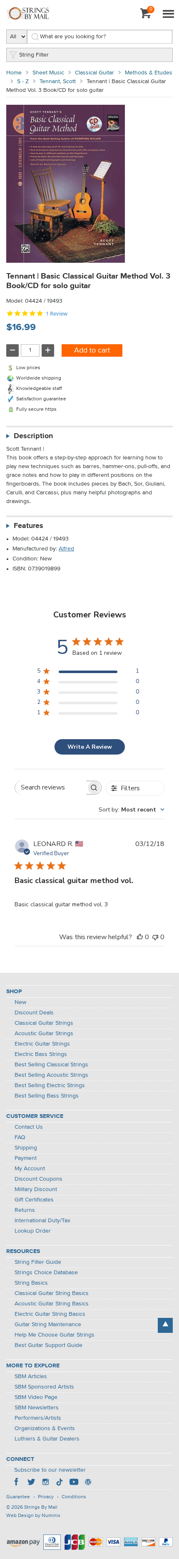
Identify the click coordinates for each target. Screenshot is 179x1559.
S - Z (23, 81)
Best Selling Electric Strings (50, 1085)
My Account (30, 1169)
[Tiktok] (59, 1482)
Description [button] (33, 436)
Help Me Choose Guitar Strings (54, 1335)
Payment (26, 1158)
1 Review (56, 313)
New (20, 1002)
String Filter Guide (38, 1262)
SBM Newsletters (37, 1408)
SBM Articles (31, 1376)
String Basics (31, 1283)
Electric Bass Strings (41, 1054)
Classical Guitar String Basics (52, 1293)
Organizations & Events (45, 1428)
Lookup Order (33, 1231)
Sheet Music (48, 73)
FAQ (20, 1137)
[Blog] (88, 1482)
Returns (25, 1210)
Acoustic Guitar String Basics (52, 1304)
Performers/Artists (38, 1418)
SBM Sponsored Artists (44, 1387)
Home (14, 73)
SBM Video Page (36, 1397)
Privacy (46, 1497)
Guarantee (18, 1497)
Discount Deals (34, 1013)
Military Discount (36, 1189)
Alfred (66, 549)
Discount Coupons (38, 1179)
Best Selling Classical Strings (51, 1065)
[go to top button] (165, 1325)
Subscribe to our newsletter (50, 1470)
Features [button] (28, 526)
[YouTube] (73, 1482)
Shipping (26, 1148)
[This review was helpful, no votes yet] (140, 937)
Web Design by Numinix (33, 1515)
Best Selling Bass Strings (47, 1096)
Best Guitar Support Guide (48, 1345)
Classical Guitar (94, 73)
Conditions (74, 1497)
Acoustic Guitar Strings (44, 1033)
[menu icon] (168, 14)
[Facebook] (17, 1482)
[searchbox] (50, 787)
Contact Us (29, 1127)
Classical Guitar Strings (44, 1023)
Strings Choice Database (46, 1272)
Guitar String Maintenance (48, 1324)
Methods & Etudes (148, 73)
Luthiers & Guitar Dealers (47, 1439)
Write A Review (89, 747)
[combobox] (131, 810)
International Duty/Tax (42, 1221)
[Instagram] (45, 1482)
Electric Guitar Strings (42, 1044)
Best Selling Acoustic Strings (51, 1075)
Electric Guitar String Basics (50, 1314)
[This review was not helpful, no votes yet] (155, 937)
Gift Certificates (34, 1200)
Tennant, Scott (58, 81)
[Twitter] (31, 1482)
